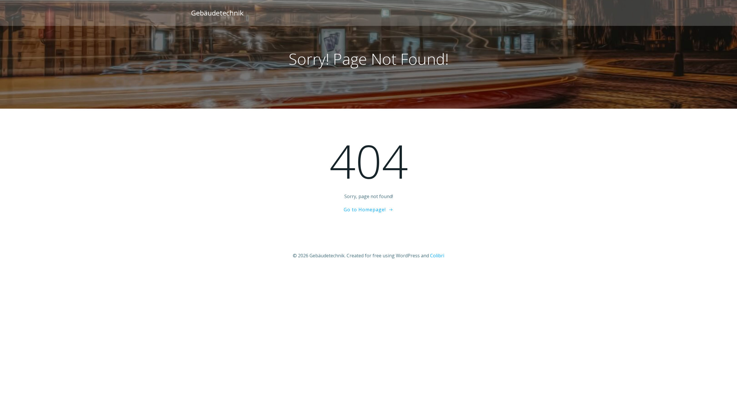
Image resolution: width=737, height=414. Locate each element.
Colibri (437, 255)
